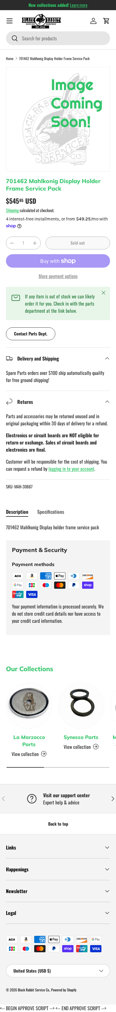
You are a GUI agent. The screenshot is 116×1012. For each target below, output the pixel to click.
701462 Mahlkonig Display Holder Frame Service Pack (54, 58)
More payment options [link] (58, 276)
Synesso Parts (81, 737)
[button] (106, 20)
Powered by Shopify (63, 989)
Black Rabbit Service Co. (34, 989)
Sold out (77, 243)
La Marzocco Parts (29, 740)
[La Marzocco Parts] (29, 706)
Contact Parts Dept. (30, 333)
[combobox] (58, 38)
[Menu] (9, 20)
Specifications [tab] (50, 511)
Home (9, 58)
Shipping (12, 210)
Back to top (58, 824)
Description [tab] (17, 511)
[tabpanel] (58, 527)
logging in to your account (71, 468)
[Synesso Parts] (81, 706)
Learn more (78, 5)
